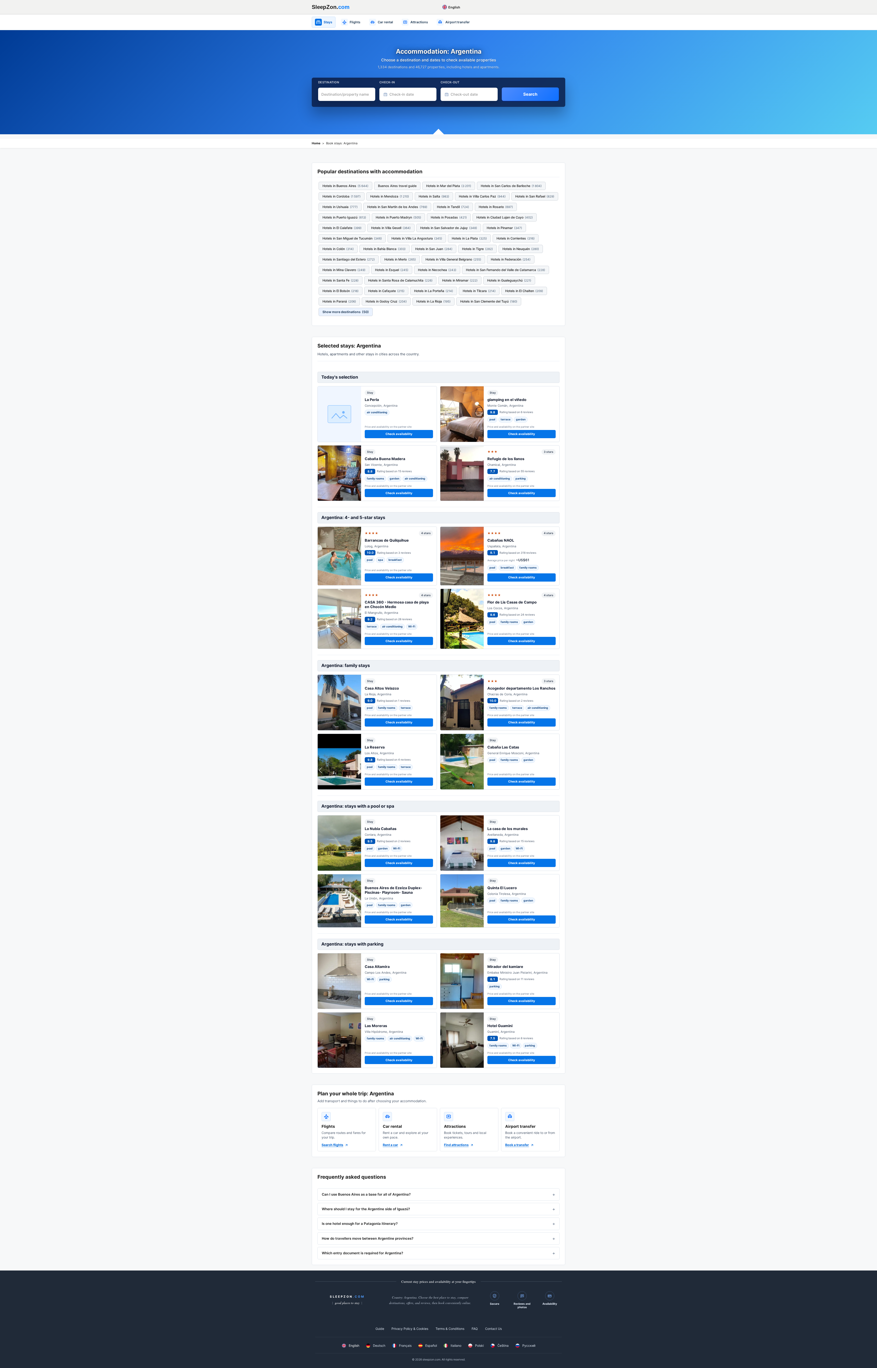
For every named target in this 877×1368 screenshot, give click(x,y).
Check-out (450, 82)
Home (316, 143)
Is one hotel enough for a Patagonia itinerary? (360, 1223)
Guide (379, 1329)
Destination (328, 82)
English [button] (454, 7)
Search (530, 94)
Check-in (387, 82)
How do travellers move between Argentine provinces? (367, 1238)
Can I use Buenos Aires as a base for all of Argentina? (366, 1194)
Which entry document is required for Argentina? (362, 1253)
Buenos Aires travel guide (397, 186)
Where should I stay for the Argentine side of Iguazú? (366, 1209)
